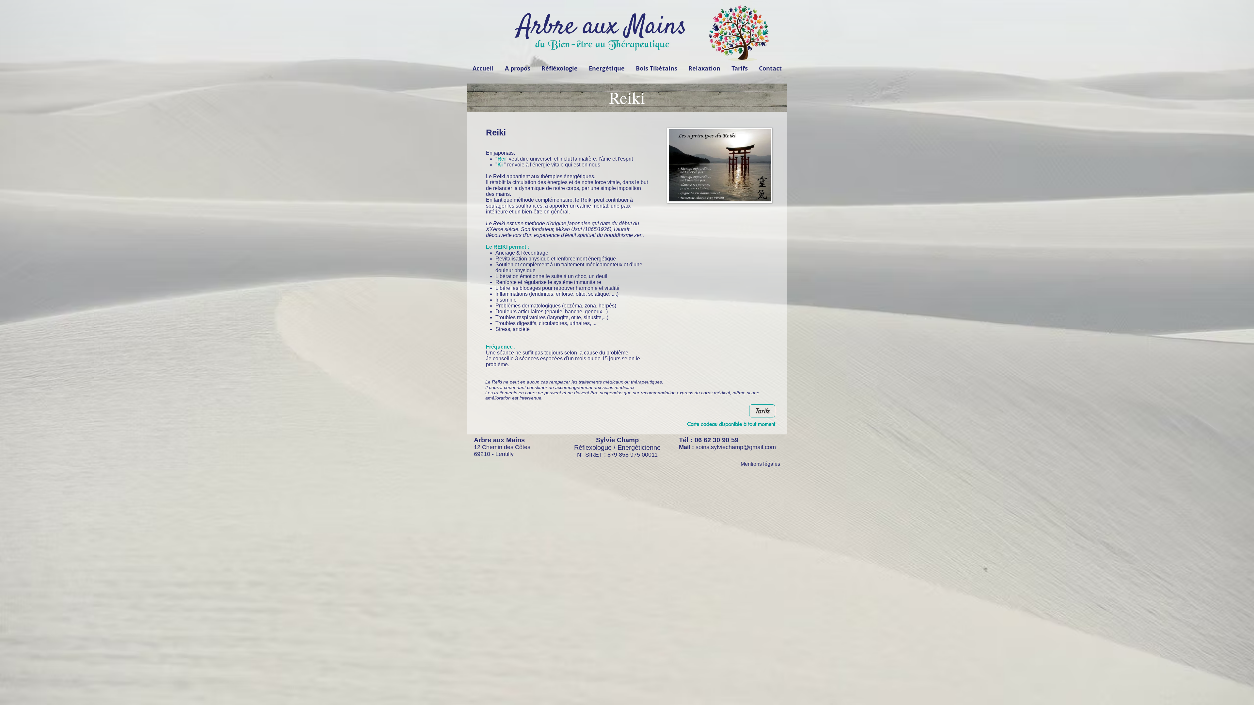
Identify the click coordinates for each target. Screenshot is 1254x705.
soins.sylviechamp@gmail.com (736, 447)
